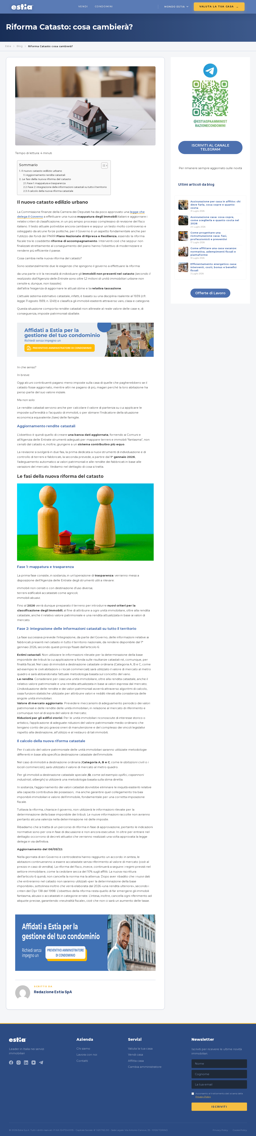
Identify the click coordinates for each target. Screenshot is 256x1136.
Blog (20, 46)
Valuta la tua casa (216, 6)
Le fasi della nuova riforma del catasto (46, 179)
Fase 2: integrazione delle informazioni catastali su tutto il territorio (67, 187)
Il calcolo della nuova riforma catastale (50, 191)
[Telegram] (41, 1062)
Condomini (104, 6)
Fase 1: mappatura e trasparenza (46, 183)
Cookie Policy (240, 1130)
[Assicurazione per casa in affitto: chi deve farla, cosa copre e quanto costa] (183, 205)
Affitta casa (136, 1061)
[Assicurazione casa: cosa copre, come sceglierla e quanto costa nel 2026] (183, 220)
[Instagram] (18, 1062)
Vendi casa (135, 1054)
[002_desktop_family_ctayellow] (85, 356)
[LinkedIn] (26, 1062)
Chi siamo (83, 1048)
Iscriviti (219, 1106)
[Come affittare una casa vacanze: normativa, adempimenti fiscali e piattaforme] (183, 251)
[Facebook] (11, 1062)
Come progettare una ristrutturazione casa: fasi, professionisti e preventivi (208, 236)
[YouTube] (33, 1062)
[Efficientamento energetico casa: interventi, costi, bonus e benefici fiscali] (183, 267)
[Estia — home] (22, 7)
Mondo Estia (174, 6)
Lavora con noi (86, 1054)
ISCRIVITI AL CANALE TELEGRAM (210, 147)
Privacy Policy (203, 1096)
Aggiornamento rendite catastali (45, 175)
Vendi (83, 6)
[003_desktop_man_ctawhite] (85, 970)
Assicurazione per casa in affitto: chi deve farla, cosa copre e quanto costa (215, 204)
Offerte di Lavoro (210, 293)
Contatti (82, 1061)
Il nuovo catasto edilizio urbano (41, 170)
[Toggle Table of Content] (102, 165)
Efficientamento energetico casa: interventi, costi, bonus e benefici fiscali (213, 267)
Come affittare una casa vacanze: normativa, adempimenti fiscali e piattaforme (213, 251)
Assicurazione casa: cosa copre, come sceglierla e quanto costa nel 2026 (214, 220)
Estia (8, 46)
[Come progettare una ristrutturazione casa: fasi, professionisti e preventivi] (183, 236)
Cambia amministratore (145, 1067)
